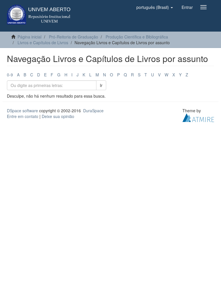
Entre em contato (22, 116)
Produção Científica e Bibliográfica (137, 37)
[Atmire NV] (198, 117)
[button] (154, 7)
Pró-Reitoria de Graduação (73, 37)
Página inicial (29, 37)
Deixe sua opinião (58, 116)
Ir (101, 85)
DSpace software (22, 110)
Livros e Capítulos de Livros (43, 42)
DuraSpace (93, 110)
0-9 (10, 75)
